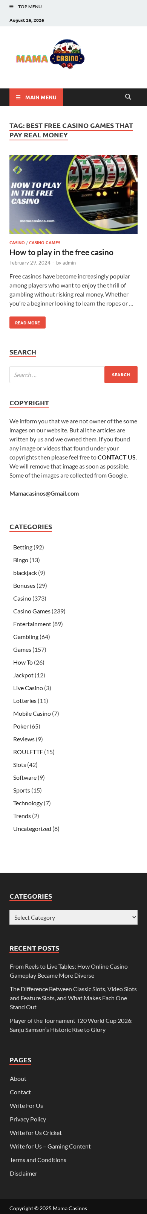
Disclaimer (23, 1173)
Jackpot (23, 675)
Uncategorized (32, 828)
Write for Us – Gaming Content (50, 1146)
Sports (21, 790)
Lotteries (25, 700)
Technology (28, 802)
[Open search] (128, 97)
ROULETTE (28, 751)
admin (69, 263)
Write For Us (26, 1105)
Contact (20, 1091)
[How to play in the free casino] (73, 195)
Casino (17, 242)
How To (23, 662)
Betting (22, 547)
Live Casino (28, 687)
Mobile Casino (32, 713)
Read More (24, 321)
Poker (21, 726)
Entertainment (32, 623)
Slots (19, 764)
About (18, 1078)
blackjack (25, 572)
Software (25, 777)
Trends (22, 815)
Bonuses (24, 585)
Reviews (24, 738)
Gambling (25, 636)
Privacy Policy (28, 1119)
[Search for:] (73, 374)
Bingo (20, 559)
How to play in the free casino (61, 252)
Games (22, 649)
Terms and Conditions (38, 1159)
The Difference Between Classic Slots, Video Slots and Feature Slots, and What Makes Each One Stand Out (73, 997)
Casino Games (44, 242)
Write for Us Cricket (36, 1132)
